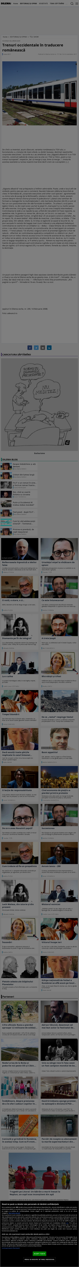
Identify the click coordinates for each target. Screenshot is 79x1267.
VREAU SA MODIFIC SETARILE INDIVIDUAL (39, 1259)
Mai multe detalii (14, 1213)
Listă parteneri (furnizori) (11, 1248)
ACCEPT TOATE (39, 1254)
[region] (39, 1234)
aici (67, 1223)
